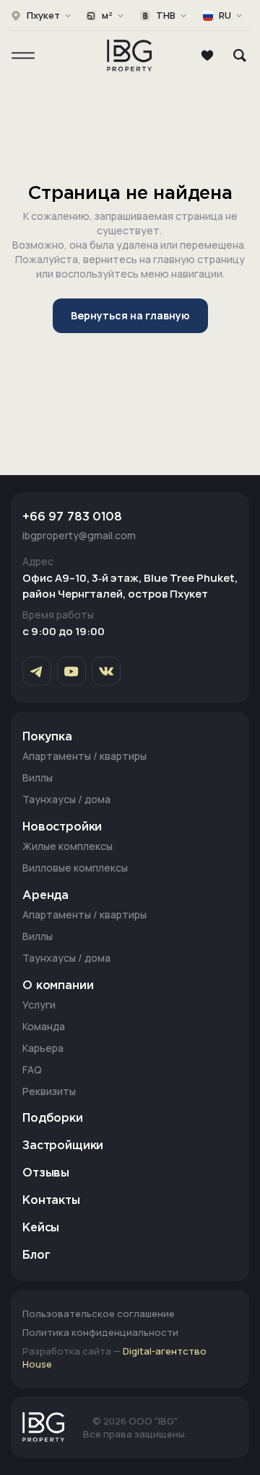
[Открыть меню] (23, 55)
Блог (36, 1255)
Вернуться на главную (130, 315)
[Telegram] (36, 671)
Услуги (39, 1004)
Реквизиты (49, 1091)
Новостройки (62, 827)
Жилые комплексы (67, 846)
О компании (57, 985)
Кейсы (40, 1228)
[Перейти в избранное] (207, 55)
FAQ (32, 1069)
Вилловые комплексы (75, 867)
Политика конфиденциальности (100, 1332)
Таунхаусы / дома (66, 799)
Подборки (52, 1118)
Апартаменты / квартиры (84, 756)
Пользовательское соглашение (98, 1313)
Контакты (51, 1200)
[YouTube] (71, 671)
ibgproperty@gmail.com (79, 535)
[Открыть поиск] (239, 55)
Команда (43, 1026)
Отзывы (45, 1173)
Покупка (47, 737)
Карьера (43, 1048)
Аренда (45, 895)
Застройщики (62, 1145)
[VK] (106, 671)
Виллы (37, 777)
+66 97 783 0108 (72, 517)
